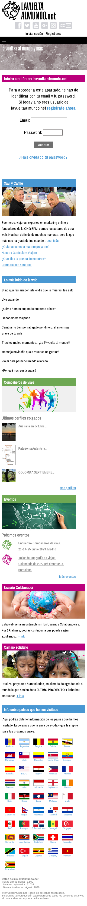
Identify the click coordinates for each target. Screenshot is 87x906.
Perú (10, 828)
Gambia (9, 787)
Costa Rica (53, 760)
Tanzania (10, 856)
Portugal (24, 828)
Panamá (53, 815)
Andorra (9, 746)
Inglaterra (53, 787)
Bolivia (53, 746)
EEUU (24, 774)
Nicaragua (38, 815)
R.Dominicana (38, 828)
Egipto (38, 774)
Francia (67, 774)
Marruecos (10, 815)
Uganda (38, 856)
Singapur (67, 828)
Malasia (53, 801)
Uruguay (53, 856)
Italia (9, 801)
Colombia (38, 760)
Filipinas (53, 774)
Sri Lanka (9, 842)
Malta (67, 801)
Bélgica (38, 746)
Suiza (53, 842)
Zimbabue (10, 869)
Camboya (9, 760)
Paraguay (67, 815)
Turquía (24, 856)
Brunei (67, 746)
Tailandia (67, 842)
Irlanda (67, 787)
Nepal (24, 815)
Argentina (24, 746)
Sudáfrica (38, 842)
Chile (24, 760)
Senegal (53, 828)
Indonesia (38, 787)
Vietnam (67, 856)
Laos (38, 801)
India (24, 787)
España (9, 774)
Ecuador (67, 760)
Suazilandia (24, 842)
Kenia (24, 801)
